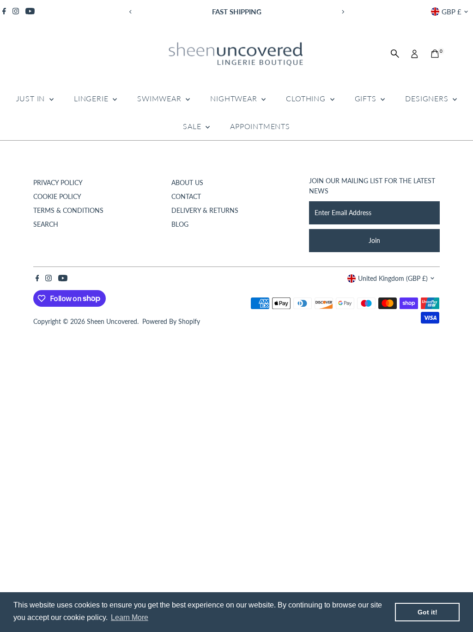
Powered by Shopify (171, 321)
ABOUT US (187, 182)
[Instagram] (15, 11)
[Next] (342, 11)
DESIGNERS (427, 98)
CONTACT (186, 196)
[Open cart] (435, 54)
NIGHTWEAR (234, 98)
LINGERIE (92, 98)
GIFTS (367, 98)
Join (374, 240)
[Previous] (130, 11)
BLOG (179, 224)
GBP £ (451, 11)
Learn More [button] (129, 617)
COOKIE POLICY (57, 196)
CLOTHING (306, 98)
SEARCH (45, 224)
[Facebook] (4, 11)
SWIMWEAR (160, 98)
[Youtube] (30, 11)
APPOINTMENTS (260, 126)
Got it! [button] (427, 612)
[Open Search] (395, 54)
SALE (193, 126)
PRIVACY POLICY (58, 182)
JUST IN (31, 98)
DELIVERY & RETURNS (204, 210)
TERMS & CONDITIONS (68, 210)
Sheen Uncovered (112, 321)
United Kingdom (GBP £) (393, 278)
